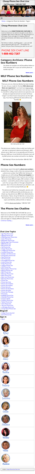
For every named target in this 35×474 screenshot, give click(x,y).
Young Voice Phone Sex (8, 309)
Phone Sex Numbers (13, 165)
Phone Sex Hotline (7, 285)
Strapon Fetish (5, 299)
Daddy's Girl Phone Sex (8, 254)
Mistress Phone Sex (7, 274)
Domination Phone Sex (8, 255)
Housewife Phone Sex (7, 260)
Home (3, 21)
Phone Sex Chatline (7, 284)
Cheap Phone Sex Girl (7, 313)
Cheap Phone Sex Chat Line (13, 469)
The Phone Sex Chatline (15, 208)
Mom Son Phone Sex (7, 277)
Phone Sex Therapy (7, 292)
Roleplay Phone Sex (7, 295)
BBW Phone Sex (6, 244)
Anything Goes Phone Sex (9, 237)
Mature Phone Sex (7, 270)
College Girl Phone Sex (8, 250)
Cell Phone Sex (5, 247)
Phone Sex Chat (6, 282)
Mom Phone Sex (6, 275)
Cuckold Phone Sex (7, 252)
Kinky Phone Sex (6, 264)
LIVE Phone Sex (6, 267)
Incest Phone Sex (6, 262)
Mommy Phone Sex (7, 279)
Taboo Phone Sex (6, 302)
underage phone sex (7, 307)
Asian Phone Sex (6, 239)
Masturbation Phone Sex (8, 269)
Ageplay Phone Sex (7, 235)
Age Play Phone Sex (7, 234)
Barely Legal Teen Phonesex (9, 242)
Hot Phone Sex (5, 259)
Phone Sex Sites (6, 290)
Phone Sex (4, 280)
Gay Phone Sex (5, 257)
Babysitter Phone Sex (7, 240)
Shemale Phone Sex (7, 297)
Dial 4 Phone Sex (6, 315)
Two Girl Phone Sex (7, 305)
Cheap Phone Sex (6, 249)
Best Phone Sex (6, 245)
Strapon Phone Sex (7, 300)
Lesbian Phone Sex (7, 265)
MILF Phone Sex (6, 272)
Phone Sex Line (6, 287)
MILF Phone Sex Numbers (16, 76)
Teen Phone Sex (6, 304)
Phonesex (4, 294)
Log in (3, 319)
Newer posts (30, 72)
